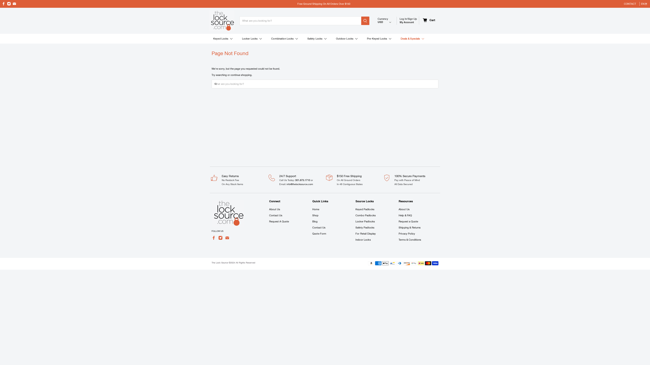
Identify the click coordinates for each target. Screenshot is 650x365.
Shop (315, 215)
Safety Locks (315, 38)
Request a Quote (408, 221)
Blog (315, 221)
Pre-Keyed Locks (377, 38)
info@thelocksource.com (300, 184)
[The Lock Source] (221, 20)
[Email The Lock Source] (14, 4)
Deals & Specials (410, 38)
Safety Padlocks (364, 227)
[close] (645, 4)
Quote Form (319, 233)
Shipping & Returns (410, 227)
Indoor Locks (363, 239)
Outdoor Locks (344, 38)
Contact (630, 3)
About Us (274, 209)
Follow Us (217, 231)
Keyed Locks (221, 38)
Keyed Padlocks (364, 209)
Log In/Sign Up (408, 20)
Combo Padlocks (365, 215)
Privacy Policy (407, 233)
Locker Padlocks (365, 221)
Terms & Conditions (410, 239)
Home (315, 209)
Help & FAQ (405, 215)
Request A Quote (279, 221)
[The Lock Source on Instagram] (9, 4)
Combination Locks (282, 38)
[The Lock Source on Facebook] (3, 4)
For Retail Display (365, 233)
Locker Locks (250, 38)
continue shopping (241, 75)
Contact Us (275, 215)
